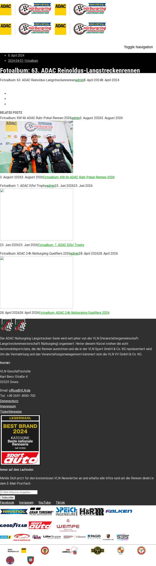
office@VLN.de (19, 390)
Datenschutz (9, 401)
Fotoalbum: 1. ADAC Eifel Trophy (61, 245)
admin (79, 80)
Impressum (8, 406)
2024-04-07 (15, 61)
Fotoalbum (31, 61)
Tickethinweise (11, 412)
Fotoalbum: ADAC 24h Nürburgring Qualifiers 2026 (74, 313)
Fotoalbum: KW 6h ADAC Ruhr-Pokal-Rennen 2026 (79, 177)
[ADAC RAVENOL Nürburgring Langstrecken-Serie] (55, 17)
